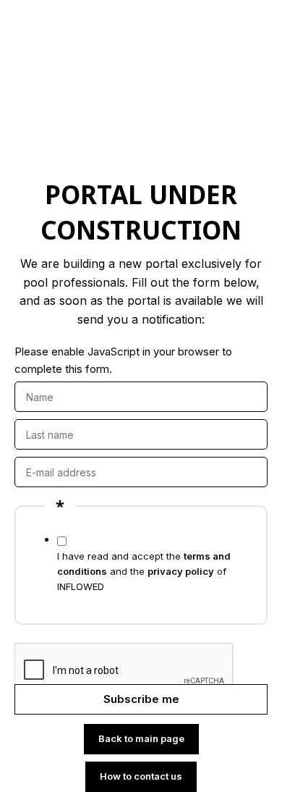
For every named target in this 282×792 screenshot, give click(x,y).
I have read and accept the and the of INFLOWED (144, 571)
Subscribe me (141, 699)
